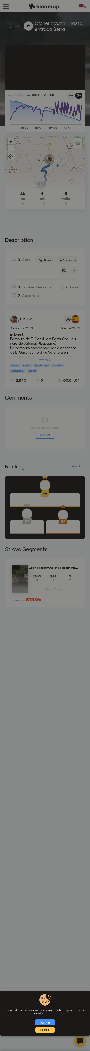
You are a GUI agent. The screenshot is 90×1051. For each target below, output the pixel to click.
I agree (45, 1029)
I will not (45, 1022)
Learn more (50, 1012)
